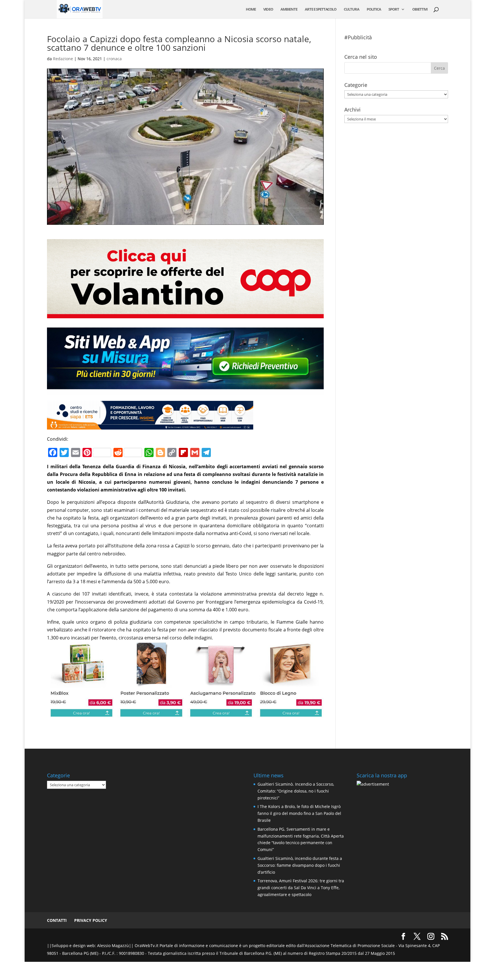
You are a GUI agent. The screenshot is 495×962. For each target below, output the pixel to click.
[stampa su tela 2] (185, 714)
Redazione (63, 58)
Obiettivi (419, 9)
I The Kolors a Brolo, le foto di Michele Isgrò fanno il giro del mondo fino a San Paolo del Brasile (299, 813)
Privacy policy (90, 920)
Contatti (57, 920)
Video (268, 9)
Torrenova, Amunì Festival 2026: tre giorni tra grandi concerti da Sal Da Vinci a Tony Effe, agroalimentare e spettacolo (301, 887)
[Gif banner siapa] (150, 425)
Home (251, 9)
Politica (374, 9)
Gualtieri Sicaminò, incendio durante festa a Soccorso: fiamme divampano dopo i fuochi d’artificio (300, 865)
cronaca (114, 58)
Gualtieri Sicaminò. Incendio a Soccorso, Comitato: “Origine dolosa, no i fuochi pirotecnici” (296, 791)
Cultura (351, 9)
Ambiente (288, 9)
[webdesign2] (185, 391)
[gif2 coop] (185, 314)
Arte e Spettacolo (320, 9)
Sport (393, 9)
